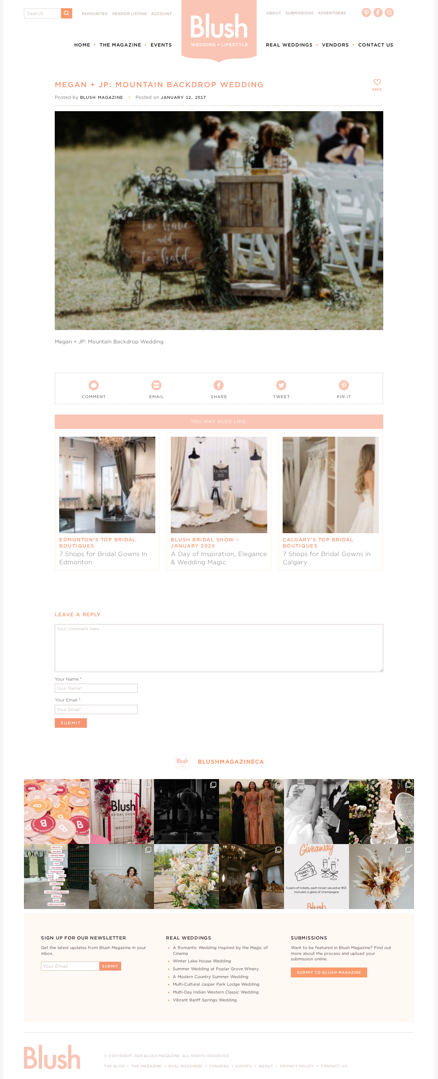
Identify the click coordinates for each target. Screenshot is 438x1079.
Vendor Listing (129, 14)
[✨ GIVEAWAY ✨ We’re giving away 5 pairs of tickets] (316, 876)
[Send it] (372, 153)
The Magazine (120, 45)
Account (161, 14)
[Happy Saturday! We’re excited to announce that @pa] (381, 876)
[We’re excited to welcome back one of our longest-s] (251, 876)
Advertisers (332, 13)
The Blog (114, 1066)
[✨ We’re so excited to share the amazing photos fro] (121, 811)
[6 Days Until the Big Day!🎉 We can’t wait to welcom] (56, 876)
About (273, 13)
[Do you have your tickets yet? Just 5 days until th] (316, 811)
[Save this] (372, 122)
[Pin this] (372, 137)
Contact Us (376, 45)
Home (82, 45)
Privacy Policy (297, 1066)
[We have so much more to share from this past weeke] (56, 811)
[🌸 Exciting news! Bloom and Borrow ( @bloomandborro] (186, 876)
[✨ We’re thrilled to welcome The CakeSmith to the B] (381, 811)
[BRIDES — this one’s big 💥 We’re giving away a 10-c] (186, 811)
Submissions (299, 13)
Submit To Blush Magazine (329, 972)
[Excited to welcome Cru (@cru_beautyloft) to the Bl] (121, 876)
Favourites (94, 14)
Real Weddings (289, 45)
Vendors (335, 45)
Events (161, 45)
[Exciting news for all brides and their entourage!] (251, 811)
